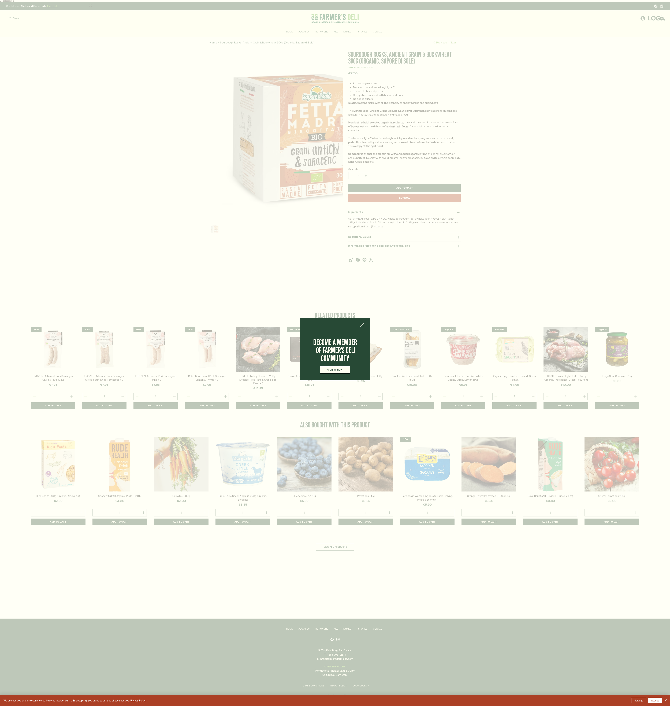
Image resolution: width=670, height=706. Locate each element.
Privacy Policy (138, 700)
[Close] (666, 700)
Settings (638, 700)
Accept (655, 700)
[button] (362, 325)
